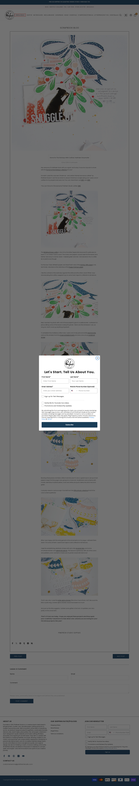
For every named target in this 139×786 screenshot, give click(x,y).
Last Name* (74, 377)
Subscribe (69, 425)
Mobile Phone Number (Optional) (82, 387)
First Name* (46, 377)
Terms (50, 419)
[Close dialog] (97, 358)
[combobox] (74, 390)
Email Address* (47, 387)
